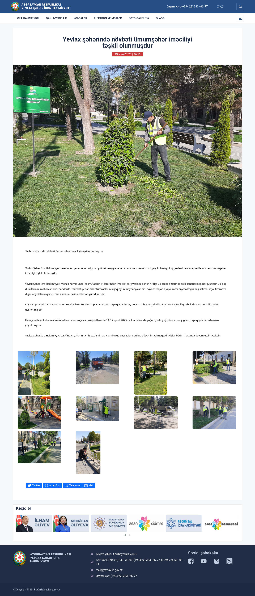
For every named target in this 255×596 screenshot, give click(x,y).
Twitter (36, 485)
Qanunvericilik (56, 18)
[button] (125, 535)
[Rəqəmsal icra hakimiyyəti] (146, 523)
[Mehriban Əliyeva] (34, 523)
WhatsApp (54, 485)
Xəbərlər (80, 18)
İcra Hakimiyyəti (27, 18)
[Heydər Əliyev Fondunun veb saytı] (71, 523)
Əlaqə (160, 18)
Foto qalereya (139, 18)
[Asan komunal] (184, 523)
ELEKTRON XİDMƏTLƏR (108, 18)
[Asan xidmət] (109, 523)
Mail (91, 485)
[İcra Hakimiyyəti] (15, 6)
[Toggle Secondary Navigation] (240, 18)
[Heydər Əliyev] (221, 523)
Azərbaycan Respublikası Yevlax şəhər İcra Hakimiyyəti (46, 6)
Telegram (74, 485)
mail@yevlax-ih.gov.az (109, 570)
